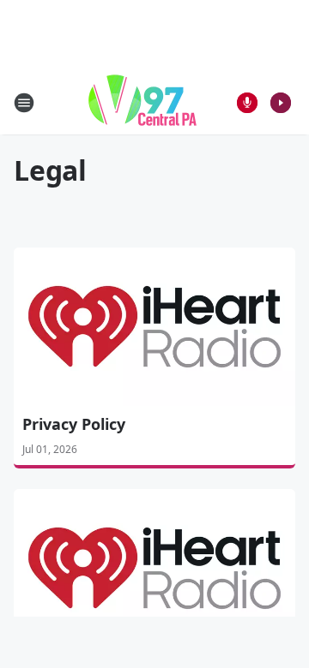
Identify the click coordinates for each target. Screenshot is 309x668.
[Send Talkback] (247, 102)
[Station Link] (142, 102)
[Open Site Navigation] (24, 102)
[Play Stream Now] (280, 102)
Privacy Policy (73, 424)
